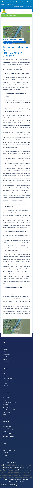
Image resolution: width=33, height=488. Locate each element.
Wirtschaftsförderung (8, 429)
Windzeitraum (6, 356)
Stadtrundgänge (6, 407)
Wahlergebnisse (6, 385)
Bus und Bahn (6, 412)
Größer (22, 6)
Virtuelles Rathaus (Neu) (7, 4)
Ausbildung (5, 431)
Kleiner (30, 6)
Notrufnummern (7, 361)
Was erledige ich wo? (8, 380)
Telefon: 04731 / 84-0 (10, 462)
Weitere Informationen (16, 486)
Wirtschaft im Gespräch (8, 436)
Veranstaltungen (6, 397)
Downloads (5, 359)
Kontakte (5, 383)
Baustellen (5, 349)
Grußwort (5, 373)
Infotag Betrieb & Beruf (8, 433)
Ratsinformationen (7, 378)
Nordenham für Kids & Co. (9, 409)
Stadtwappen (6, 376)
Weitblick (5, 352)
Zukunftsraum (6, 354)
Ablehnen (12, 484)
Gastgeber (5, 400)
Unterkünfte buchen (7, 404)
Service (4, 414)
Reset (26, 6)
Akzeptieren (4, 484)
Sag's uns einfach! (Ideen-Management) (13, 1)
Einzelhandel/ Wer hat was (9, 402)
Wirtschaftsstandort (7, 426)
